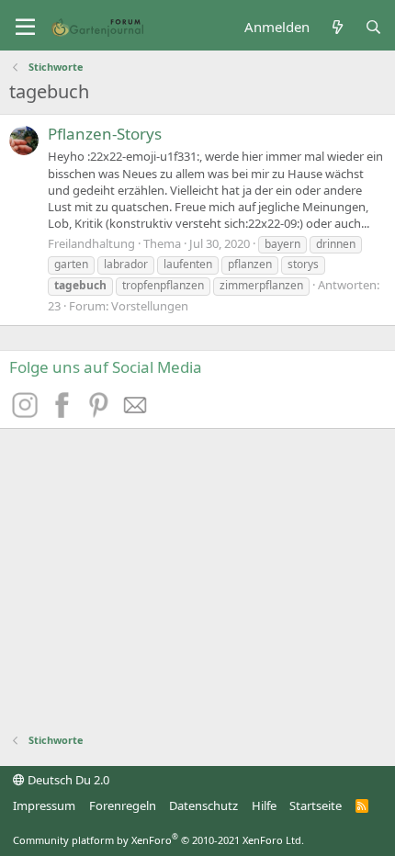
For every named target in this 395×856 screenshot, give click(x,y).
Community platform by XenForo (158, 840)
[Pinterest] (101, 412)
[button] (25, 28)
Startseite (315, 805)
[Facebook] (64, 412)
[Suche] (373, 27)
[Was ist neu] (337, 27)
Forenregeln (122, 805)
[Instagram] (27, 412)
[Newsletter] (135, 412)
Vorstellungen (149, 306)
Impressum (44, 805)
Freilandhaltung (91, 243)
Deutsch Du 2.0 (67, 780)
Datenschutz (203, 805)
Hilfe (264, 805)
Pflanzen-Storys (105, 133)
